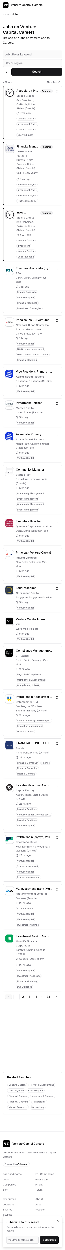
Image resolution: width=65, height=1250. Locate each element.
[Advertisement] (32, 1036)
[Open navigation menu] (58, 5)
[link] (32, 112)
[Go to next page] (56, 996)
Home (6, 14)
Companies (9, 1184)
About (38, 1204)
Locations (8, 1204)
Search (37, 72)
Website (40, 1209)
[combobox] (32, 54)
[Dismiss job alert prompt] (58, 1221)
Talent (38, 1189)
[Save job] (57, 91)
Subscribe (49, 1240)
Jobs (6, 1179)
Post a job (41, 1179)
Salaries (7, 1209)
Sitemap (7, 1214)
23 (48, 997)
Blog (5, 1189)
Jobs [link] (15, 14)
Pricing (39, 1184)
